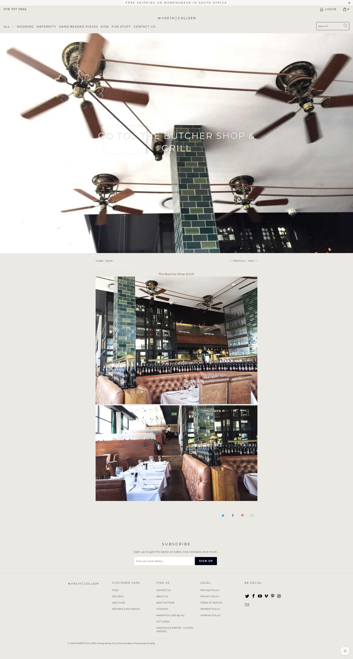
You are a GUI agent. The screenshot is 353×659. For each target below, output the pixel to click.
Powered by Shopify (144, 643)
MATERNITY (46, 26)
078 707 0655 (15, 9)
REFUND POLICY (210, 590)
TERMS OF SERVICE (211, 602)
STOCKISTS (162, 609)
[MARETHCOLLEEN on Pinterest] (273, 596)
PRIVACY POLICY (209, 596)
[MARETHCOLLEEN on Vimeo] (266, 596)
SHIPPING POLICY (210, 615)
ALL (7, 26)
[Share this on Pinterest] (242, 515)
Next (251, 260)
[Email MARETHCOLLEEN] (247, 605)
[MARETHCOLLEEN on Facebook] (253, 596)
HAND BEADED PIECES (78, 26)
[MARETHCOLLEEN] (176, 18)
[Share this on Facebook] (233, 515)
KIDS (105, 26)
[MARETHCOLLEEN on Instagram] (279, 596)
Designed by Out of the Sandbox (115, 643)
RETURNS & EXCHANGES (126, 609)
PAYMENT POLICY (210, 609)
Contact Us (145, 26)
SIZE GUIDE (118, 602)
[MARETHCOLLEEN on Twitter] (247, 596)
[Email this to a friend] (252, 515)
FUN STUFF (121, 26)
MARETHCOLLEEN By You (170, 615)
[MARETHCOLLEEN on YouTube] (260, 596)
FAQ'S (115, 590)
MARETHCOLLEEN (86, 643)
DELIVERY (118, 596)
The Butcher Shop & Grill (176, 274)
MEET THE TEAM (165, 602)
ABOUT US (162, 596)
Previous (238, 260)
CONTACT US (163, 590)
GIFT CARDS (163, 621)
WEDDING (25, 26)
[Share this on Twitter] (223, 515)
